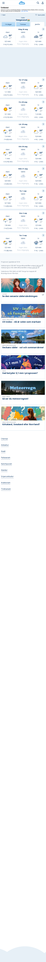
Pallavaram (5, 457)
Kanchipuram (6, 464)
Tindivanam (6, 489)
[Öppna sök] (38, 3)
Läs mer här (24, 11)
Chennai (4, 439)
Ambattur (5, 445)
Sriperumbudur (7, 476)
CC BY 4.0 (38, 266)
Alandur (4, 470)
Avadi (3, 451)
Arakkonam (5, 482)
